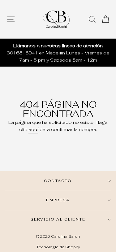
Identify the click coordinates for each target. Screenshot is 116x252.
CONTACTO (58, 180)
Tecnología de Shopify (58, 247)
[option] (58, 52)
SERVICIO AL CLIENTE (58, 219)
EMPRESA (58, 200)
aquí (33, 129)
